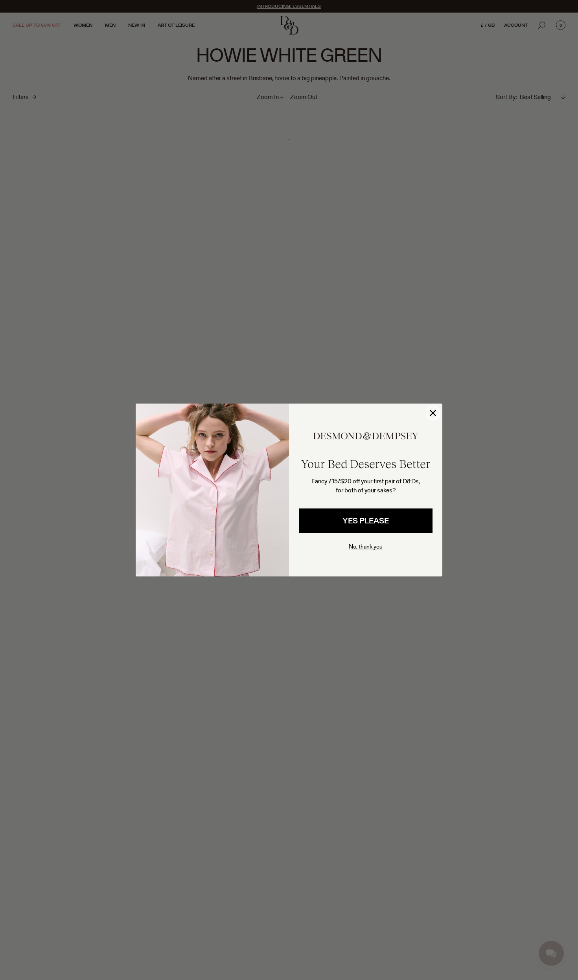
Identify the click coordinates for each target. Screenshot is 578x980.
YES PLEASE (365, 520)
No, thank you (366, 546)
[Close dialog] (433, 413)
